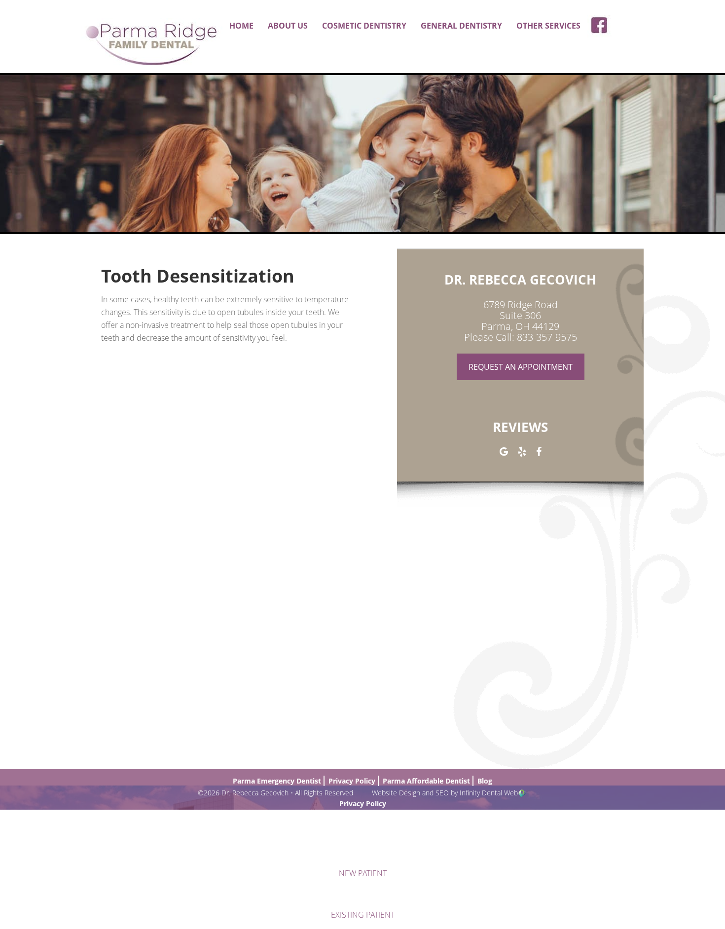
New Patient (363, 873)
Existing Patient (363, 914)
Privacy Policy (362, 803)
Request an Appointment (521, 366)
